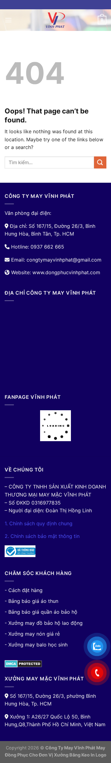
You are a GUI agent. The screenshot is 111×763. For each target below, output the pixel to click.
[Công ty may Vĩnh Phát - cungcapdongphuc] (55, 20)
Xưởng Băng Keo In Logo (80, 754)
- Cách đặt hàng (24, 590)
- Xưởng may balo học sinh (36, 645)
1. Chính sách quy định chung (38, 523)
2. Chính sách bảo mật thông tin (42, 536)
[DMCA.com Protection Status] (23, 663)
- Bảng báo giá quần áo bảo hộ (41, 612)
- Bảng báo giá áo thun (31, 601)
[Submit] (100, 162)
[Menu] (8, 20)
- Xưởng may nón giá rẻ (32, 634)
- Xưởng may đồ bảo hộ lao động (44, 623)
